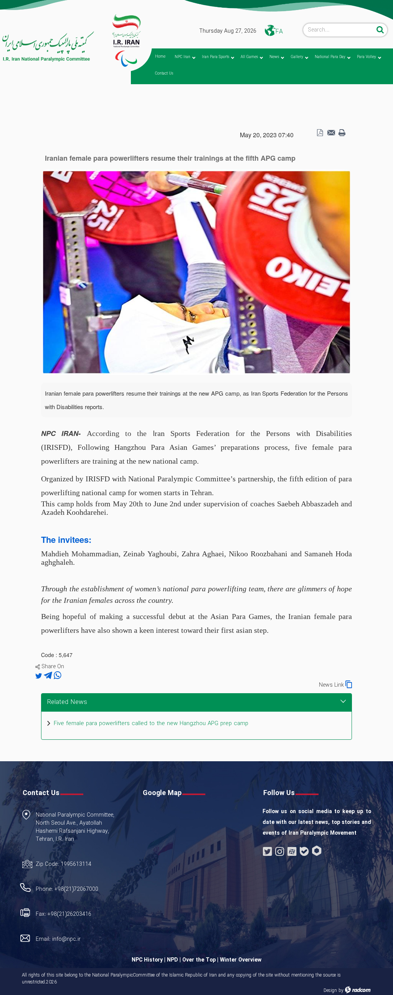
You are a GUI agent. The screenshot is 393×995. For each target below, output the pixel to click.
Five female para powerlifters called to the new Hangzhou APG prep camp (151, 723)
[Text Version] (342, 133)
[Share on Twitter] (39, 676)
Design (330, 990)
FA (279, 32)
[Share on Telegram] (49, 676)
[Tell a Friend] (330, 133)
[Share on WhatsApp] (57, 676)
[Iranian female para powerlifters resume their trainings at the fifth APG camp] (196, 271)
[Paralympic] (47, 47)
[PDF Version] (319, 133)
